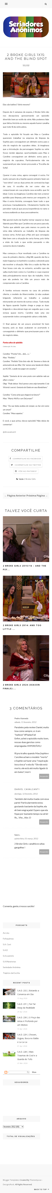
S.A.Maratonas (9, 961)
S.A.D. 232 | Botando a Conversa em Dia (28, 992)
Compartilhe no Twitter (28, 465)
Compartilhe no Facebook (27, 459)
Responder (44, 776)
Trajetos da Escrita (11, 973)
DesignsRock (8, 1184)
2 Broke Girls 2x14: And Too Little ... (22, 627)
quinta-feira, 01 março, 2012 (26, 838)
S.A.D (5, 950)
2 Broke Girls (30, 479)
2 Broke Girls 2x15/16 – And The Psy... (24, 567)
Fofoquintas (8, 938)
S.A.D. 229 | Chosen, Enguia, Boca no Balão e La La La (28, 1038)
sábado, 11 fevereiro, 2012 (25, 722)
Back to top (40, 1189)
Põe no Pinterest (28, 471)
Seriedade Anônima (11, 967)
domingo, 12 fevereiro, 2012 (26, 794)
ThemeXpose (35, 1180)
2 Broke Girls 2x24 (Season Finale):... (21, 686)
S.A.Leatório (8, 956)
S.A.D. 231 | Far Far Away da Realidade (26, 1006)
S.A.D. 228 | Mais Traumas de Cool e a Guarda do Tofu (27, 1055)
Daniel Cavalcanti (27, 789)
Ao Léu (6, 933)
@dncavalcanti (9, 432)
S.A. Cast (7, 944)
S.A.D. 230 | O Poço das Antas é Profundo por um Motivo (28, 1021)
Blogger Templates (11, 1180)
